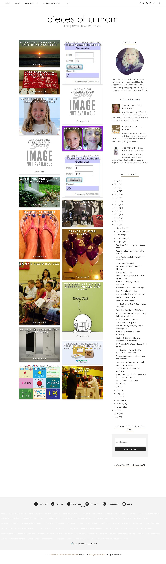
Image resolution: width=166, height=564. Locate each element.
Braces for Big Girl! (82, 128)
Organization (111, 529)
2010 (116, 410)
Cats (141, 513)
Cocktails (38, 518)
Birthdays (97, 513)
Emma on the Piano (124, 365)
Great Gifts (105, 523)
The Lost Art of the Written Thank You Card (82, 287)
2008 (116, 417)
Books (133, 513)
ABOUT (17, 3)
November (121, 231)
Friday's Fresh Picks (10, 523)
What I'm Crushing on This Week (39, 331)
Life (40, 529)
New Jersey (73, 529)
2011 (116, 225)
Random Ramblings (26, 534)
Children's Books (153, 513)
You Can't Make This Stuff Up (109, 539)
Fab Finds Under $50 (83, 518)
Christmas (27, 518)
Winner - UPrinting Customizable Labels (82, 43)
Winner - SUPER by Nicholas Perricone (82, 157)
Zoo (126, 539)
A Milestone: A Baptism (82, 370)
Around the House (17, 513)
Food (146, 518)
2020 (116, 194)
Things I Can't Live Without (122, 534)
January (120, 407)
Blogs (125, 513)
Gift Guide (48, 523)
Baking (48, 513)
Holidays (126, 523)
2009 (116, 413)
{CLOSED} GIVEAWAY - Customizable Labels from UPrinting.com (82, 346)
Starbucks (80, 534)
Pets (132, 529)
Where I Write (48, 539)
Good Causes (91, 523)
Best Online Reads (71, 513)
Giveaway (60, 523)
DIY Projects (51, 518)
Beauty (57, 513)
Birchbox (86, 513)
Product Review (8, 534)
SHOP (67, 3)
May (119, 393)
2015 (116, 211)
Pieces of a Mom (57, 555)
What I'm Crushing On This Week (130, 362)
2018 (116, 201)
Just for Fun (6, 529)
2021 (116, 191)
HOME (7, 3)
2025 (116, 181)
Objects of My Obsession (91, 529)
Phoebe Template (72, 555)
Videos (4, 539)
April (119, 397)
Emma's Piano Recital (39, 263)
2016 (116, 208)
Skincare (69, 534)
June (119, 390)
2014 (116, 214)
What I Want (33, 539)
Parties (124, 529)
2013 (116, 218)
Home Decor (138, 523)
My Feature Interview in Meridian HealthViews (39, 143)
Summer (103, 534)
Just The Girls (152, 523)
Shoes (59, 534)
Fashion (127, 518)
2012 (116, 221)
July (118, 387)
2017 (116, 204)
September (122, 238)
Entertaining (66, 518)
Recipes (41, 534)
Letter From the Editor (25, 529)
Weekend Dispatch (17, 539)
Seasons (50, 534)
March (119, 400)
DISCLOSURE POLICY (51, 3)
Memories (49, 529)
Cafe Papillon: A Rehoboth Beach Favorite (39, 74)
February (121, 403)
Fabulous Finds (101, 518)
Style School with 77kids (82, 203)
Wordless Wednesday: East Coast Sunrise (39, 43)
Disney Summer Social (82, 232)
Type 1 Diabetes (153, 534)
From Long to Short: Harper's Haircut (39, 100)
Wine (69, 539)
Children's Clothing (10, 518)
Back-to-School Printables (39, 367)
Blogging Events (112, 513)
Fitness (137, 518)
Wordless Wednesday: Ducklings (39, 180)
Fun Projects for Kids (31, 523)
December (121, 228)
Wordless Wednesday (83, 539)
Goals (80, 523)
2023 (116, 184)
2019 (116, 198)
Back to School (36, 513)
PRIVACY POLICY (32, 3)
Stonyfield (92, 534)
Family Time (116, 518)
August (120, 241)
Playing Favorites (145, 529)
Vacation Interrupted (82, 90)
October (120, 235)
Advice (4, 513)
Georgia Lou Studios (97, 555)
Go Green (71, 523)
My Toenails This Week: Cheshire (39, 213)
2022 (116, 187)
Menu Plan (61, 529)
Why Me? (60, 539)
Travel (141, 534)
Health (116, 523)
